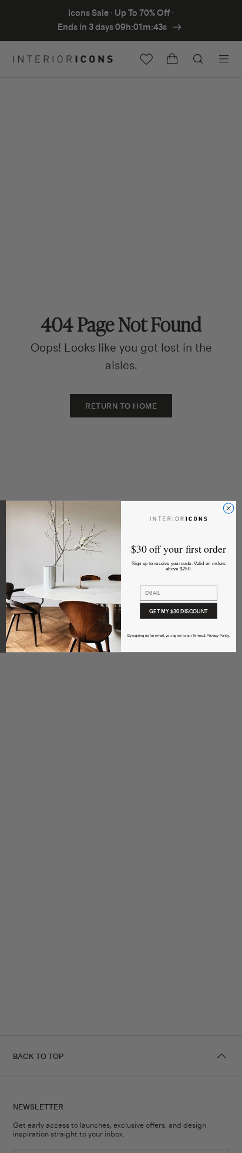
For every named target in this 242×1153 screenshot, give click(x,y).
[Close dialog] (228, 508)
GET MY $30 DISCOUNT (178, 610)
